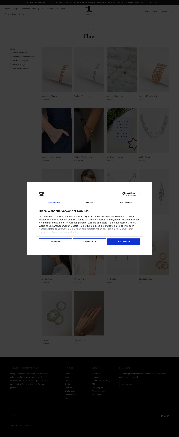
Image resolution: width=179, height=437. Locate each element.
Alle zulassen (124, 242)
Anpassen (88, 242)
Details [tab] (89, 202)
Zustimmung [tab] (54, 202)
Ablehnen (55, 242)
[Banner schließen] (139, 194)
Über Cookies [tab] (125, 202)
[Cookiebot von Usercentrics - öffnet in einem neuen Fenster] (125, 194)
